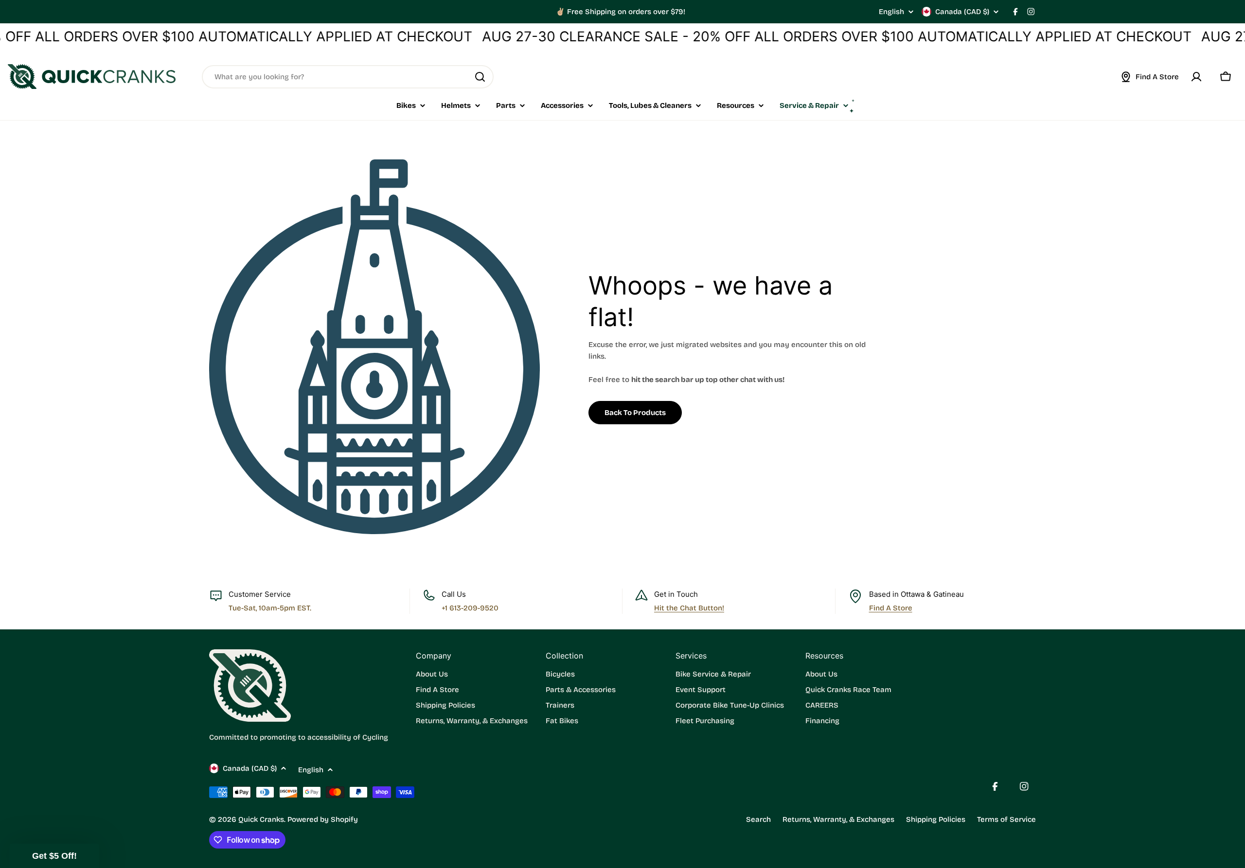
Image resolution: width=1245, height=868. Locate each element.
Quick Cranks (261, 819)
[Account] (1196, 77)
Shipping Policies (935, 819)
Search (758, 819)
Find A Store (890, 608)
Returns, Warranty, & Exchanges (838, 819)
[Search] (480, 77)
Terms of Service (1006, 819)
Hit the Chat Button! (689, 608)
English (891, 12)
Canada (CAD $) (962, 11)
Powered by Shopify (322, 819)
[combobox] (348, 76)
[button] (54, 856)
